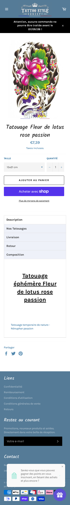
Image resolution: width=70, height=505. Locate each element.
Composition (15, 254)
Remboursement (14, 392)
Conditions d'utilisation (18, 398)
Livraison (12, 237)
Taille (7, 158)
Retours (8, 409)
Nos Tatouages (16, 228)
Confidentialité (13, 386)
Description (14, 219)
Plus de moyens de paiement (34, 200)
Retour (11, 246)
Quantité (52, 158)
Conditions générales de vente (22, 403)
